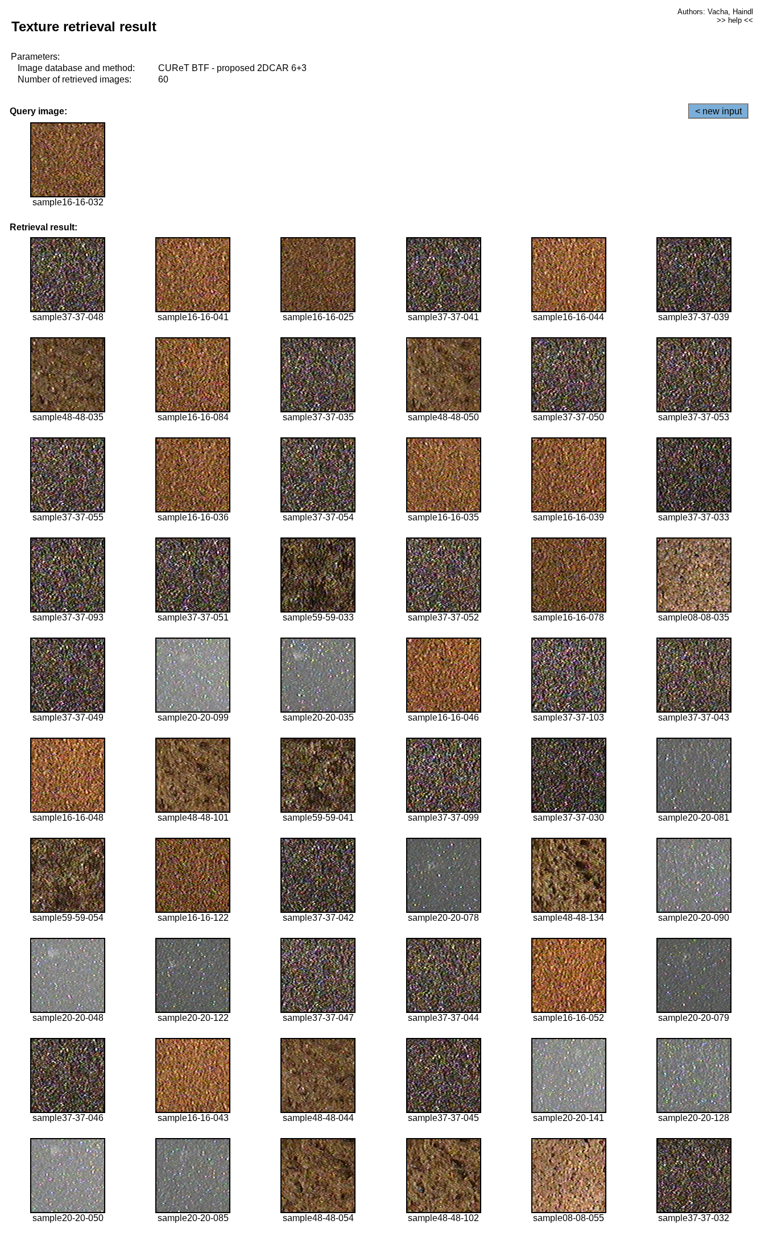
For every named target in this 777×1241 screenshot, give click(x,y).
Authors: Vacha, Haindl (715, 11)
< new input (718, 111)
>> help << (735, 20)
